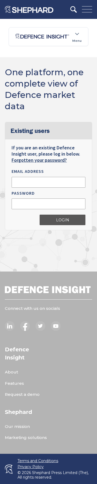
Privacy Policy (31, 467)
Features (14, 383)
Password (23, 193)
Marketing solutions (26, 437)
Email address (28, 171)
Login (62, 220)
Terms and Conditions (38, 461)
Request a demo (22, 394)
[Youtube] (56, 326)
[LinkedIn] (10, 326)
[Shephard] (29, 9)
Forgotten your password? (39, 160)
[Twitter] (40, 326)
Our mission (17, 426)
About (11, 372)
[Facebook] (25, 326)
